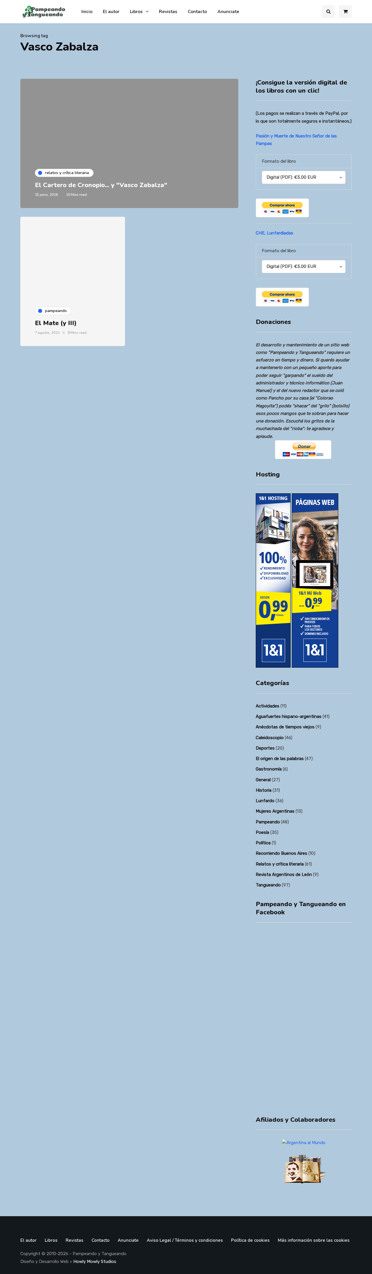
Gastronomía (269, 769)
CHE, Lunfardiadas (274, 233)
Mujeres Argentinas (275, 811)
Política (263, 842)
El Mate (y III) (56, 323)
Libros (136, 11)
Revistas (168, 11)
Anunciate (228, 11)
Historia (263, 790)
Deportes (265, 748)
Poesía (262, 832)
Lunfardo (265, 800)
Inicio (86, 11)
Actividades (267, 706)
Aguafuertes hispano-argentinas (288, 716)
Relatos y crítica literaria (280, 864)
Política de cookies (250, 1240)
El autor (111, 11)
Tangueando (268, 885)
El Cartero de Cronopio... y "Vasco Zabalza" (101, 185)
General (263, 779)
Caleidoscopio (270, 737)
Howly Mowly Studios (94, 1261)
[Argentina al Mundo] (304, 1142)
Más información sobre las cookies (314, 1240)
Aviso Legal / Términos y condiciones (185, 1240)
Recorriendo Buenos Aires (281, 853)
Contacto (197, 11)
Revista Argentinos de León (284, 874)
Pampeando (268, 822)
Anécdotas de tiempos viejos (285, 727)
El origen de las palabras (280, 758)
